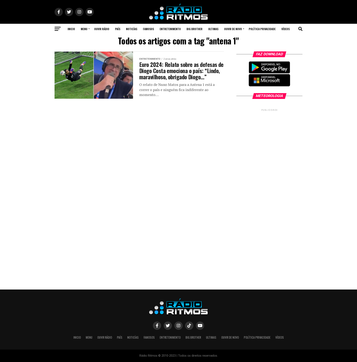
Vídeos (285, 29)
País (117, 29)
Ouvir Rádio (101, 29)
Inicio (71, 29)
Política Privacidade (262, 29)
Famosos (148, 29)
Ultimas (213, 29)
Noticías (131, 29)
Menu (84, 29)
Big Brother (194, 29)
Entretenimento (170, 29)
